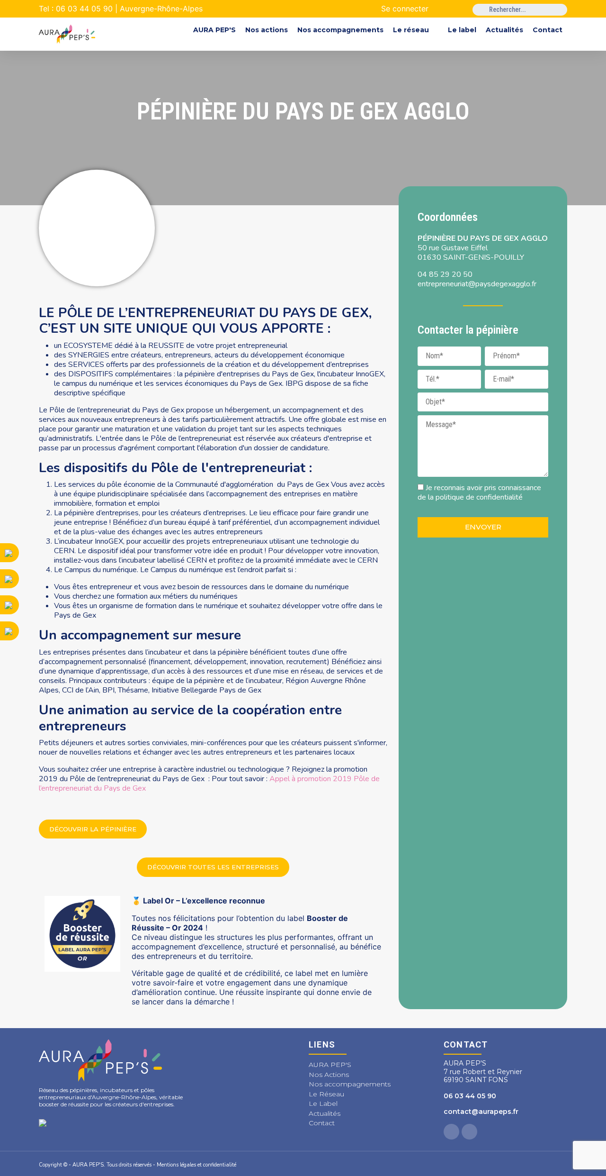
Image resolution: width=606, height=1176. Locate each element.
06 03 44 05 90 (470, 1096)
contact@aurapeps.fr (481, 1111)
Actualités (504, 30)
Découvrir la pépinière (92, 829)
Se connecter (404, 8)
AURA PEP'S (214, 30)
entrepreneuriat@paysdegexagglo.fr (477, 284)
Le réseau (411, 30)
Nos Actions (329, 1074)
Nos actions (266, 30)
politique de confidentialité (479, 497)
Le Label (323, 1103)
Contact (547, 30)
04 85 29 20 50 (445, 274)
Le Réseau (326, 1094)
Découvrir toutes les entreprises (213, 867)
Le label (462, 30)
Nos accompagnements (340, 30)
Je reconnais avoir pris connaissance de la (479, 492)
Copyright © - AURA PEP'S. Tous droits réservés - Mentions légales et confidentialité (137, 1164)
